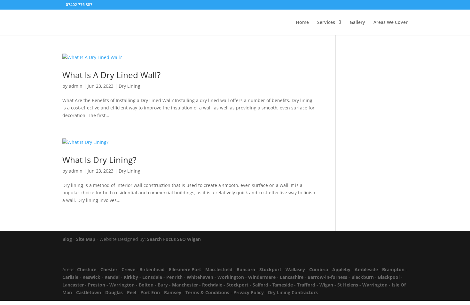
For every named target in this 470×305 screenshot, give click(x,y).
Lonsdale (152, 277)
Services (326, 22)
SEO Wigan (189, 239)
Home (302, 22)
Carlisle (70, 277)
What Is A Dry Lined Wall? (111, 75)
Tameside (282, 285)
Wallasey (295, 269)
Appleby (341, 269)
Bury (163, 285)
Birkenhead (152, 269)
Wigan (326, 285)
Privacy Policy (248, 292)
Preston (96, 285)
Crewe (128, 269)
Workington (230, 277)
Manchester (185, 285)
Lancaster (73, 285)
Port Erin (150, 292)
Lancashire (291, 277)
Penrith (174, 277)
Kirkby (131, 277)
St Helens (347, 285)
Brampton (393, 269)
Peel (131, 292)
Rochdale (212, 285)
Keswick (91, 277)
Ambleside (366, 269)
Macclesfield (218, 269)
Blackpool (389, 277)
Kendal (112, 277)
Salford (260, 285)
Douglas (114, 292)
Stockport (270, 269)
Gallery (357, 22)
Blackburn (362, 277)
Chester (108, 269)
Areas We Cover (390, 22)
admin (75, 86)
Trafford (306, 285)
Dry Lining (129, 86)
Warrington (122, 285)
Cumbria (318, 269)
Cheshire (86, 269)
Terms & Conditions (207, 292)
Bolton (146, 285)
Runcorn (246, 269)
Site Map (85, 239)
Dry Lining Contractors (293, 292)
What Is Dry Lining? (99, 160)
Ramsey (172, 292)
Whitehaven (200, 277)
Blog (67, 239)
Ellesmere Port (185, 269)
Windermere (262, 277)
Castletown (88, 292)
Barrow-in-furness (327, 277)
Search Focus (161, 239)
